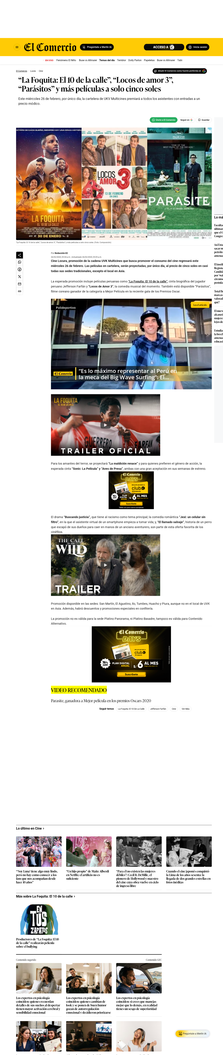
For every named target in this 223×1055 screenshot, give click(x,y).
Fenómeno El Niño (66, 60)
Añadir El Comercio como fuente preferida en (179, 71)
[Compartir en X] (19, 276)
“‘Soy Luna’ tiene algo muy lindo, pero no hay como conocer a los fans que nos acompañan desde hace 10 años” (37, 876)
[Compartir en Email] (19, 284)
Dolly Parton (135, 60)
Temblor (121, 60)
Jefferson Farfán (158, 709)
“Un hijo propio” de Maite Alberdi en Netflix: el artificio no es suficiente (87, 875)
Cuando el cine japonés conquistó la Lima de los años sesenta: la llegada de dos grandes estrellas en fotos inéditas (188, 876)
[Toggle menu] (17, 47)
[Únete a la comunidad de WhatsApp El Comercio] (163, 120)
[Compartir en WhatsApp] (19, 262)
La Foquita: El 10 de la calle (131, 709)
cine (174, 709)
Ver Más (185, 709)
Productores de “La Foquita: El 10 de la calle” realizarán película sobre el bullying (37, 943)
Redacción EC (61, 253)
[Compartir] (19, 255)
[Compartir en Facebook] (19, 269)
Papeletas (149, 60)
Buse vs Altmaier (88, 60)
